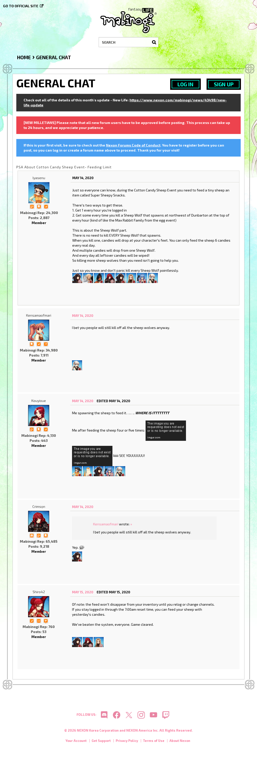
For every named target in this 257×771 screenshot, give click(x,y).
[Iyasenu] (38, 192)
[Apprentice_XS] (88, 471)
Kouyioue (38, 400)
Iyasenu (39, 178)
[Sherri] (131, 277)
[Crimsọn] (110, 277)
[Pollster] (45, 343)
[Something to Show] (31, 206)
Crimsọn (38, 506)
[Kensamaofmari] (38, 330)
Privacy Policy (127, 741)
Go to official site (20, 6)
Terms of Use (153, 741)
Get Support (101, 741)
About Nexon (179, 741)
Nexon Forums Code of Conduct (133, 145)
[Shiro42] (38, 606)
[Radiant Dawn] (142, 277)
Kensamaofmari (38, 315)
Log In (185, 84)
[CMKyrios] (77, 277)
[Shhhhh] (38, 206)
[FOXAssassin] (153, 277)
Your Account (76, 741)
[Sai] (99, 277)
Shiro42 (39, 592)
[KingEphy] (88, 277)
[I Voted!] (45, 206)
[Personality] (38, 620)
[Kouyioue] (38, 415)
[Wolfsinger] (120, 277)
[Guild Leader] (31, 535)
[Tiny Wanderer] (45, 620)
